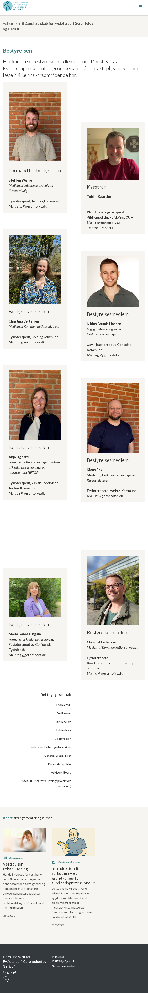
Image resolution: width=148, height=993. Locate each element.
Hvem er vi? (63, 705)
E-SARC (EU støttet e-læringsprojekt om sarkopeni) (45, 783)
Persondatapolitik (59, 764)
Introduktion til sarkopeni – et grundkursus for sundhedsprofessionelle (73, 875)
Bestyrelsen (63, 738)
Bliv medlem (63, 721)
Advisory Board (61, 772)
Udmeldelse (63, 730)
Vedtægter (64, 713)
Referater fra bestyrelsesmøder (50, 747)
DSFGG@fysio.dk (63, 961)
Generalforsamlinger (57, 755)
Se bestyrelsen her (64, 966)
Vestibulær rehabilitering (15, 866)
